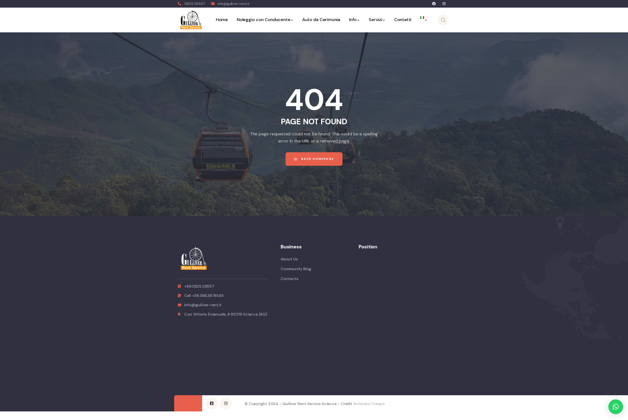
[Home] (191, 20)
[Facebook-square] (212, 403)
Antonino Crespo (369, 403)
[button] (615, 406)
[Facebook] (434, 4)
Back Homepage (317, 159)
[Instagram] (444, 4)
